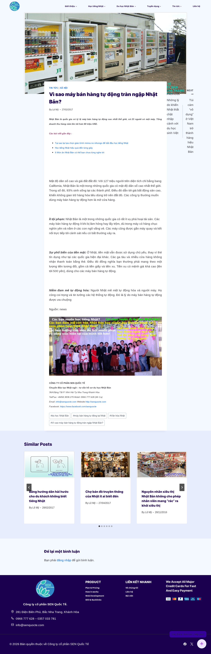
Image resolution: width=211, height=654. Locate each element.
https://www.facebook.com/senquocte (78, 406)
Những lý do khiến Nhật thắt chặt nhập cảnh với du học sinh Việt (173, 114)
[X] (192, 644)
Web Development (94, 595)
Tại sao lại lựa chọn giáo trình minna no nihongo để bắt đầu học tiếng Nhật (91, 143)
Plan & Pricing (92, 587)
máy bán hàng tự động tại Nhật (89, 415)
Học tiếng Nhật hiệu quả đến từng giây (74, 148)
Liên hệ (196, 6)
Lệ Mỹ (55, 109)
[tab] (99, 526)
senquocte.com (98, 401)
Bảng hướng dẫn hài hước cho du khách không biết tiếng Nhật (49, 496)
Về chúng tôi (132, 587)
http (87, 401)
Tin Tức (53, 88)
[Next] (181, 487)
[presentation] (49, 467)
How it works (91, 591)
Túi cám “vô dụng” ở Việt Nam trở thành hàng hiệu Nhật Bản (189, 121)
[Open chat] (201, 643)
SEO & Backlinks (93, 599)
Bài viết (129, 595)
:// (90, 401)
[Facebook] (185, 644)
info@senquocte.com (66, 401)
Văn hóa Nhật (117, 415)
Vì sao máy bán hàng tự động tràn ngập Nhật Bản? (77, 422)
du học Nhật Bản (60, 415)
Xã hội (64, 88)
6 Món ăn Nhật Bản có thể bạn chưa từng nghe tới (79, 152)
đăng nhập (64, 560)
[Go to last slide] (29, 487)
